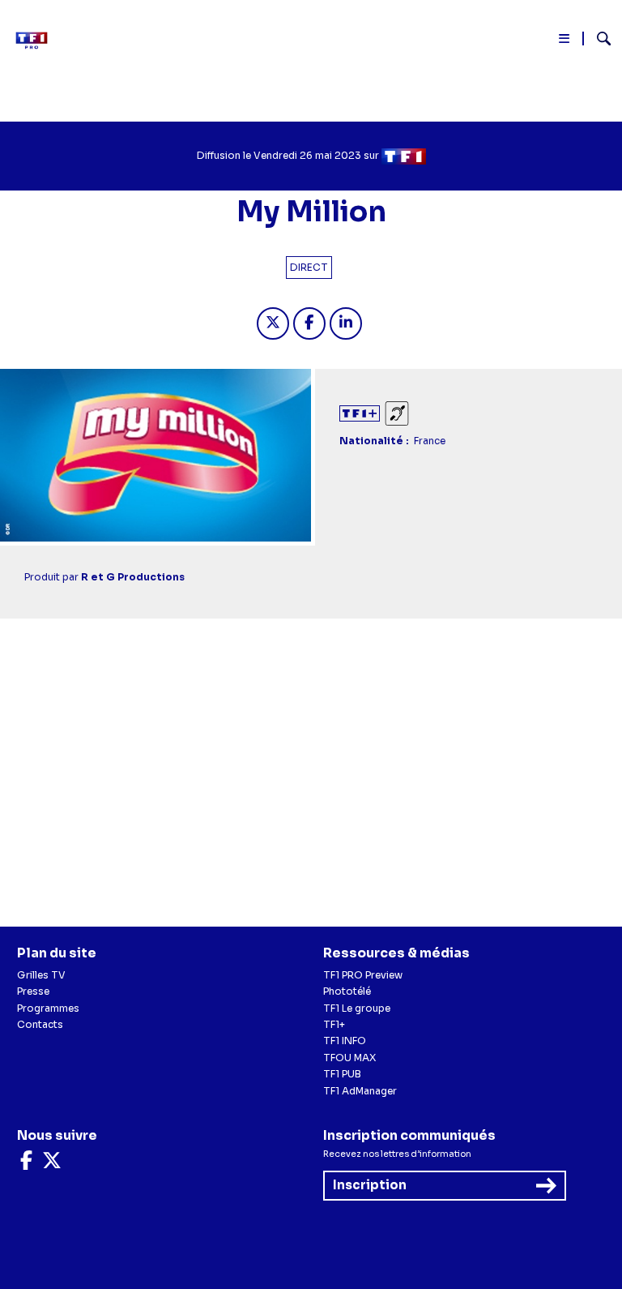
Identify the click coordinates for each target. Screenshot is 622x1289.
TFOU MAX (349, 1057)
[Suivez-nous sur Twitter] (52, 1164)
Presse (33, 991)
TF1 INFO (344, 1040)
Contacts (40, 1024)
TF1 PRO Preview (363, 975)
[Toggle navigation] (564, 41)
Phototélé (347, 991)
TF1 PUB (342, 1074)
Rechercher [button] (597, 38)
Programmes (48, 1008)
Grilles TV (41, 975)
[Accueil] (36, 40)
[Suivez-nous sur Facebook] (26, 1164)
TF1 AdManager (360, 1091)
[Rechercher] (597, 40)
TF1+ (334, 1024)
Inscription (370, 1185)
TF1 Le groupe (356, 1008)
